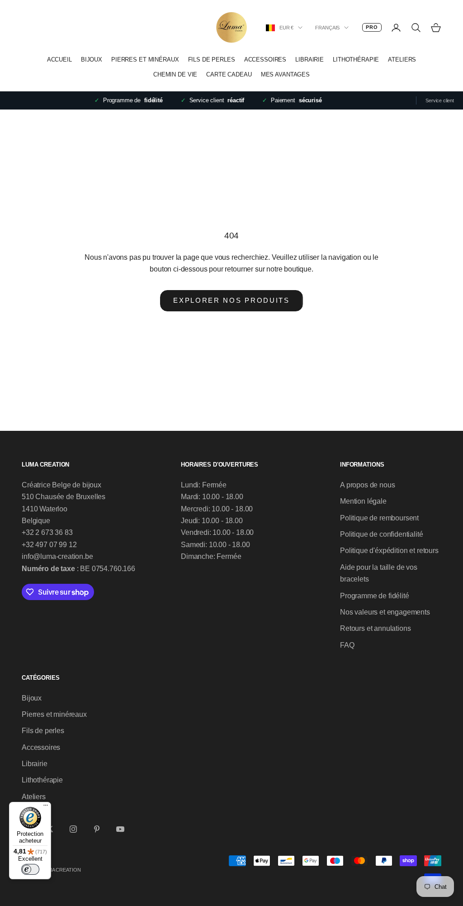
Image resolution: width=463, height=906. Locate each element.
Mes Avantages (285, 74)
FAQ (347, 645)
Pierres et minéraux (145, 59)
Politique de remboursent (379, 518)
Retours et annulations (375, 628)
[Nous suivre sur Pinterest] (96, 829)
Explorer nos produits (231, 300)
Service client (439, 100)
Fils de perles (211, 59)
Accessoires (265, 59)
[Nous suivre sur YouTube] (120, 829)
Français (327, 27)
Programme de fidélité (374, 596)
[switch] (30, 869)
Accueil (59, 59)
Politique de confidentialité (381, 534)
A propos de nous (367, 485)
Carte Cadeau (228, 74)
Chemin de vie (175, 74)
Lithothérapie (356, 59)
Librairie (309, 59)
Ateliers (402, 59)
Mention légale (363, 501)
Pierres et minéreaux (54, 714)
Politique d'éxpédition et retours (389, 550)
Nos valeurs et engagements (385, 612)
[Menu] (45, 807)
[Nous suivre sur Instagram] (73, 829)
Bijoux (91, 59)
